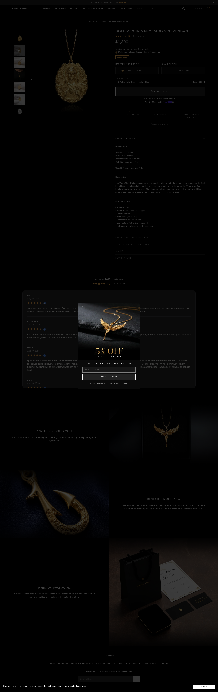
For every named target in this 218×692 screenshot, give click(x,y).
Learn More (81, 686)
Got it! (204, 687)
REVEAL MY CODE (109, 377)
